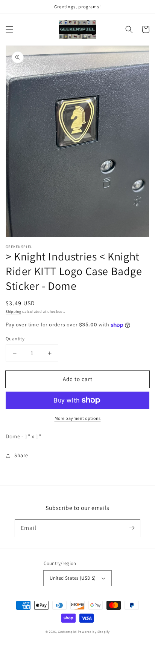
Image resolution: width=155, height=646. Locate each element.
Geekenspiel (67, 631)
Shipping (13, 311)
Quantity (15, 338)
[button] (9, 29)
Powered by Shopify (94, 631)
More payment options (78, 418)
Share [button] (21, 455)
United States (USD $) (73, 578)
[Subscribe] (131, 528)
